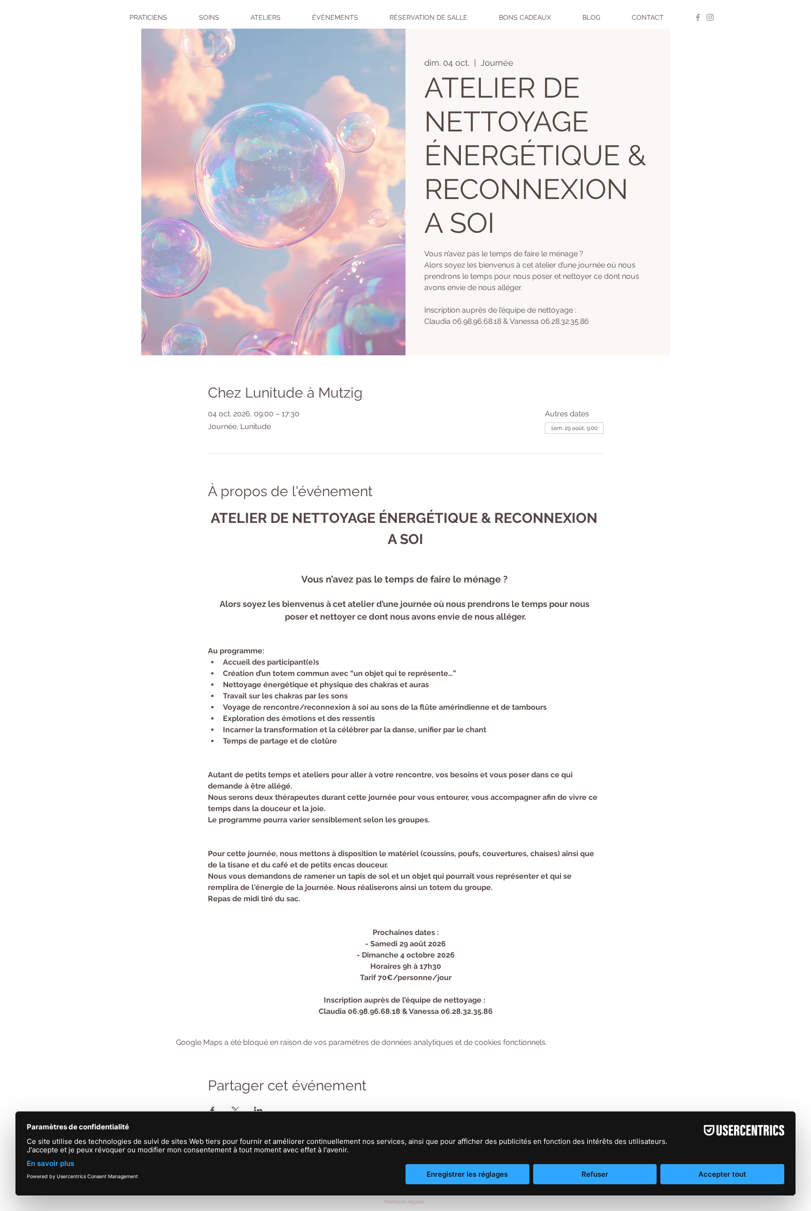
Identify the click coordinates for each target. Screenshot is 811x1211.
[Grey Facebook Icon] (698, 17)
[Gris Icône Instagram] (710, 17)
